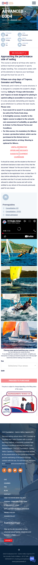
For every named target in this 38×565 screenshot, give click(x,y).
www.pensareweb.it (19, 561)
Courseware (19, 157)
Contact (7, 494)
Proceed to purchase (19, 381)
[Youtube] (20, 470)
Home (3, 20)
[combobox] (19, 366)
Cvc (5, 479)
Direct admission (12, 215)
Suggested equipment (19, 154)
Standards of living (11, 505)
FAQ (5, 487)
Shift (2, 371)
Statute (8, 464)
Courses (7, 483)
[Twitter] (15, 470)
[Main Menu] (34, 3)
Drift (8, 20)
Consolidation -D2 (12, 208)
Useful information (19, 147)
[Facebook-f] (4, 470)
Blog (6, 490)
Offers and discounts (19, 150)
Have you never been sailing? (15, 498)
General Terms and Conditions (15, 501)
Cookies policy (9, 516)
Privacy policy (9, 512)
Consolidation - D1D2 (13, 212)
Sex (2, 361)
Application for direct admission (16, 509)
